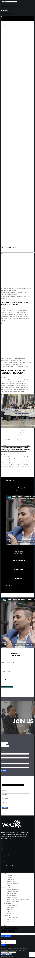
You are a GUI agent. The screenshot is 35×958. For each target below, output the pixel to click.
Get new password (6, 954)
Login (2, 945)
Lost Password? (9, 945)
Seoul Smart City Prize (6, 14)
